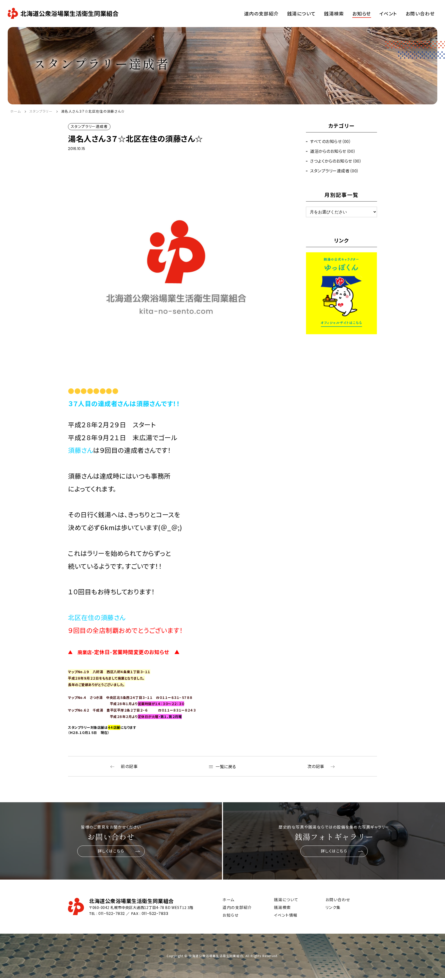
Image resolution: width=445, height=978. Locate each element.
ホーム (15, 111)
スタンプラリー (41, 111)
